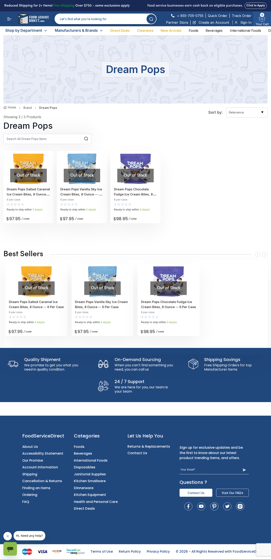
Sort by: (215, 112)
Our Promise (32, 460)
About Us (30, 446)
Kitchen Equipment (90, 494)
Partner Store (177, 22)
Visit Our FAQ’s (232, 493)
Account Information (40, 467)
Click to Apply (255, 5)
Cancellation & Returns (42, 481)
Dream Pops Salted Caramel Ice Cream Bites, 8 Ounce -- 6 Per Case (28, 194)
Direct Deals (120, 30)
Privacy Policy (158, 551)
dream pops (48, 107)
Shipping (29, 474)
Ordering (29, 494)
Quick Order (217, 16)
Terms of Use (101, 551)
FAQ (25, 501)
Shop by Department (23, 30)
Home (12, 107)
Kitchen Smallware (90, 481)
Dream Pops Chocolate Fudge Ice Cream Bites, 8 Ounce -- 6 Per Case (133, 194)
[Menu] (9, 18)
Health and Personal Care (96, 501)
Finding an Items (36, 488)
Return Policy (130, 551)
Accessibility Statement (42, 453)
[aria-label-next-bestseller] (265, 254)
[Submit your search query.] (151, 19)
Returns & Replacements (148, 446)
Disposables (84, 467)
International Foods (245, 30)
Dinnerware (83, 488)
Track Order (242, 16)
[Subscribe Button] (244, 470)
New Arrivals (171, 30)
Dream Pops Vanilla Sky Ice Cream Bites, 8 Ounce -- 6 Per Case (81, 194)
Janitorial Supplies (90, 474)
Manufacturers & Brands (76, 30)
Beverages (214, 30)
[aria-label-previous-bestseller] (257, 254)
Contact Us (137, 453)
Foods (193, 30)
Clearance (145, 30)
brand (28, 107)
